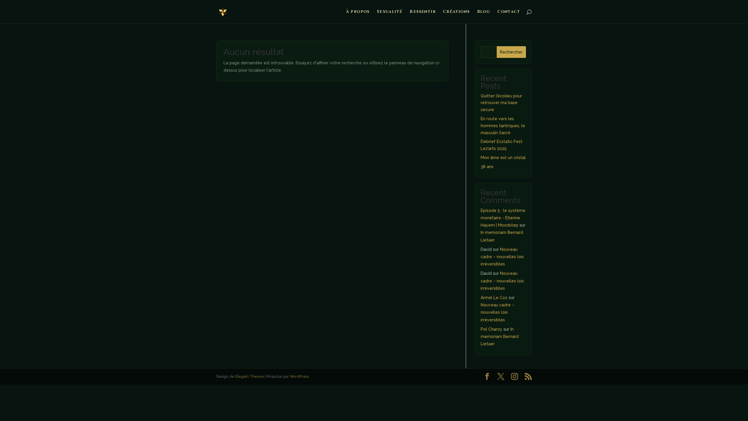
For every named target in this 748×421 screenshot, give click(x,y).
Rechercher (511, 52)
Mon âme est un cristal (503, 157)
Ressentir (423, 12)
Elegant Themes (249, 376)
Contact (508, 12)
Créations (456, 12)
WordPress (299, 376)
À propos (358, 12)
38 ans (487, 166)
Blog (483, 12)
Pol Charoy (491, 329)
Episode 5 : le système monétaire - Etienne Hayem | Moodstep (503, 217)
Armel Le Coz (494, 297)
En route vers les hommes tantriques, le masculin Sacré (503, 125)
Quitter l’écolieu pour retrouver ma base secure (501, 103)
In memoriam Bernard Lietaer (500, 336)
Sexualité (390, 12)
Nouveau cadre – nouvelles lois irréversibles (502, 256)
